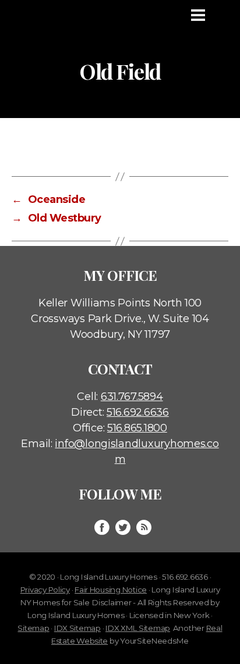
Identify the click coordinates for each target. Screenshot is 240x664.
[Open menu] (198, 15)
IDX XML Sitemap (137, 628)
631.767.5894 (132, 396)
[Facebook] (101, 527)
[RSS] (143, 527)
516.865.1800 (137, 428)
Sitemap (33, 628)
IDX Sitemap (77, 628)
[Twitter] (122, 527)
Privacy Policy (45, 589)
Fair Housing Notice (111, 589)
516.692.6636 (138, 412)
